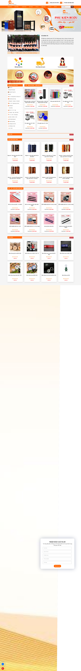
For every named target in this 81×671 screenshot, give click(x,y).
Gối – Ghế (10, 128)
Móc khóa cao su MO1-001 (66, 253)
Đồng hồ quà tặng (12, 121)
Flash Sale (24, 6)
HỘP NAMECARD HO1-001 (15, 226)
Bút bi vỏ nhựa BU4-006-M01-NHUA (65, 227)
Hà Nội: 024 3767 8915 (54, 2)
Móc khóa (11, 107)
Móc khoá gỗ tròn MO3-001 (15, 253)
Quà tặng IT (11, 105)
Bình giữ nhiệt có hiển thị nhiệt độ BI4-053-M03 (29, 102)
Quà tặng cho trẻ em (12, 123)
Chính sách (43, 6)
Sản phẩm (16, 6)
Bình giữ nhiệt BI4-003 (55, 101)
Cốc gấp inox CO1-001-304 (68, 102)
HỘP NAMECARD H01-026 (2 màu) (48, 204)
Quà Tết (11, 87)
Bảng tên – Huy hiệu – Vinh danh (14, 101)
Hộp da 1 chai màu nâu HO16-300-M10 (15, 156)
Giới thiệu (31, 6)
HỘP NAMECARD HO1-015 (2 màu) (32, 226)
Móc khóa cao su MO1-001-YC (32, 253)
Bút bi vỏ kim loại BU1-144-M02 (15, 204)
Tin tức (37, 6)
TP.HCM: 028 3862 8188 (69, 2)
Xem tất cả (71, 85)
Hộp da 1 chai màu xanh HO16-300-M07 (32, 156)
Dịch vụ (49, 6)
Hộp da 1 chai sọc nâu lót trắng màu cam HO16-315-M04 (66, 156)
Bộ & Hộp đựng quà (12, 119)
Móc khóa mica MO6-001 (32, 275)
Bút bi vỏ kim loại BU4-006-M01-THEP (32, 205)
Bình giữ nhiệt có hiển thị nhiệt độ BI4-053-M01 (42, 102)
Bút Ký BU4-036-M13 (49, 226)
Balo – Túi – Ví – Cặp (12, 110)
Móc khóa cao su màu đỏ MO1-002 (49, 254)
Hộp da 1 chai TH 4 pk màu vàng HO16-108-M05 (66, 178)
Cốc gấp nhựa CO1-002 (42, 123)
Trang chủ (9, 6)
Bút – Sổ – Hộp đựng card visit (14, 103)
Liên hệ (55, 6)
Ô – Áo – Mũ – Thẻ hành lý (13, 114)
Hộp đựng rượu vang (12, 98)
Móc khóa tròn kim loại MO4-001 (49, 275)
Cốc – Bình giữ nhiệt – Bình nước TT (15, 96)
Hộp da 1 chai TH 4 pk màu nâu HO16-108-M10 (49, 178)
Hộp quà (9, 94)
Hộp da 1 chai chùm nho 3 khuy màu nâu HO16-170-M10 (32, 178)
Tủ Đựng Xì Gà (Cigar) (11, 89)
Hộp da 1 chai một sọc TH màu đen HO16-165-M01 (49, 156)
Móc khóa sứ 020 (66, 275)
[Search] (72, 7)
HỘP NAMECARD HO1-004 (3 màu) (66, 204)
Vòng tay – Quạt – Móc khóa (13, 112)
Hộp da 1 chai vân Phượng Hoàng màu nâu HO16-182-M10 (15, 178)
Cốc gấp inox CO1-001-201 (30, 124)
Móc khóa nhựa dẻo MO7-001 (15, 275)
